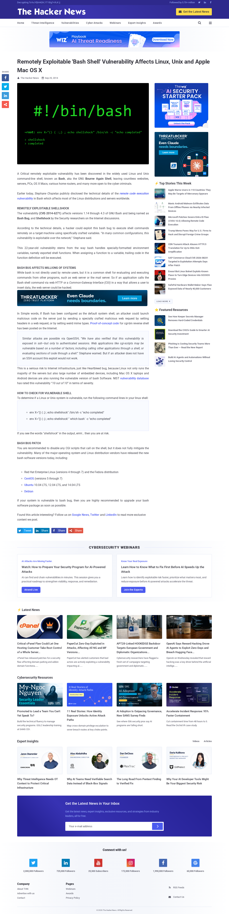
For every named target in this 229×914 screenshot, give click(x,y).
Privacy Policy (73, 897)
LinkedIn (111, 514)
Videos (196, 741)
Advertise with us (26, 893)
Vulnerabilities (70, 22)
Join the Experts (133, 589)
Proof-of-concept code (104, 323)
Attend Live (31, 589)
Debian (28, 491)
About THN (22, 889)
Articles (208, 741)
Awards (157, 22)
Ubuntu (28, 485)
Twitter (94, 514)
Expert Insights (137, 22)
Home (20, 22)
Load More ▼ (164, 301)
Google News (80, 514)
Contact (21, 897)
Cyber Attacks (94, 22)
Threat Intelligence (42, 22)
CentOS (29, 478)
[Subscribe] (157, 826)
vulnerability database (134, 378)
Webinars (115, 22)
